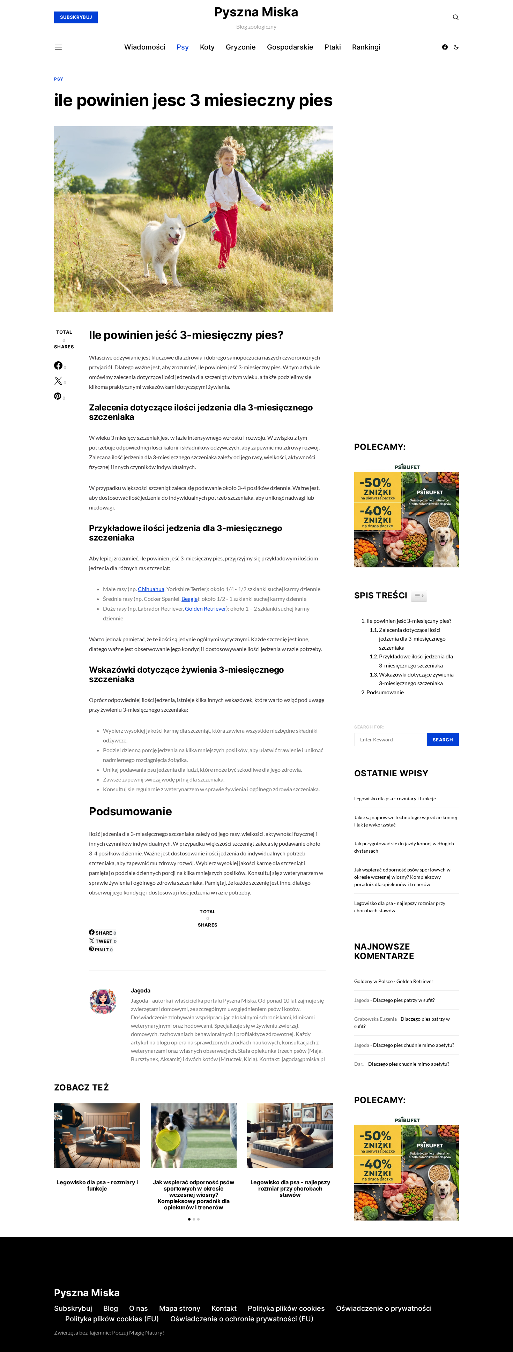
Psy (183, 47)
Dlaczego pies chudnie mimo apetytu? (413, 1045)
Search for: (369, 727)
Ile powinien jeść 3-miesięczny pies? (408, 620)
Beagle (189, 598)
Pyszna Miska (256, 12)
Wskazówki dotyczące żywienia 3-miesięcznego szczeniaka (416, 679)
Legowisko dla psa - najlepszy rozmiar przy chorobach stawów (290, 1188)
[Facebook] (445, 47)
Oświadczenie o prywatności (384, 1308)
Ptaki (333, 47)
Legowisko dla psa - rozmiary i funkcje (97, 1185)
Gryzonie (241, 47)
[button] (456, 47)
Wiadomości (144, 47)
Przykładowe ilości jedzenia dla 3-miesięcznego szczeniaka (416, 661)
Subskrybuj (73, 1308)
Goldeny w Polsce (373, 981)
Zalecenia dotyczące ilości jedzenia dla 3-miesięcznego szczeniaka (412, 638)
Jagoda (140, 990)
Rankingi (366, 47)
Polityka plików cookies (286, 1308)
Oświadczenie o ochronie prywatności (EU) (242, 1319)
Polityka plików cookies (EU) (112, 1319)
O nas (138, 1308)
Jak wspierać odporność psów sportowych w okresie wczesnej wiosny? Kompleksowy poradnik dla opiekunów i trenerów (194, 1195)
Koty (207, 47)
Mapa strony (179, 1308)
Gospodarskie (290, 47)
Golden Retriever (205, 608)
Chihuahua (151, 589)
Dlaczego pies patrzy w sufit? (404, 1000)
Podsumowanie (385, 692)
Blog (110, 1308)
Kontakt (224, 1308)
